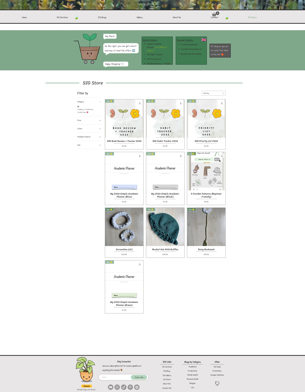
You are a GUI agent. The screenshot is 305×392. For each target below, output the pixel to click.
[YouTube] (110, 387)
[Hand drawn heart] (217, 383)
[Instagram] (117, 387)
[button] (215, 13)
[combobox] (214, 93)
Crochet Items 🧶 (82, 112)
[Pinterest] (130, 387)
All (78, 106)
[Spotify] (137, 387)
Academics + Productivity (85, 109)
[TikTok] (123, 387)
